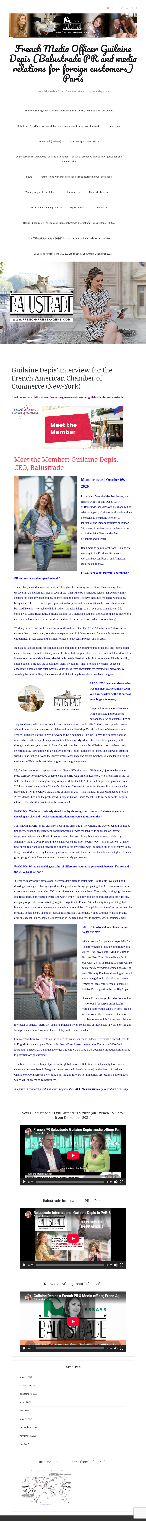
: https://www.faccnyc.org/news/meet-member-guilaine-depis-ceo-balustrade (77, 397)
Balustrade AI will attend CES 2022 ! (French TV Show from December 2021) (73, 253)
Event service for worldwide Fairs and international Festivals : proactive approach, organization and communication (69, 159)
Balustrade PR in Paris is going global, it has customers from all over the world (58, 126)
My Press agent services (83, 141)
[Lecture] (24, 1182)
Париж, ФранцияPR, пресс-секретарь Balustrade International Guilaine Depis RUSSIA (69, 222)
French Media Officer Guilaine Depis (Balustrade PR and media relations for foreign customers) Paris (73, 63)
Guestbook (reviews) (50, 141)
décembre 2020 (28, 1427)
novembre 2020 (28, 1435)
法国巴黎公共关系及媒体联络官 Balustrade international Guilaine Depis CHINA (69, 238)
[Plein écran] (121, 1182)
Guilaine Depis (103, 501)
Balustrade (90, 506)
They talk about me (99, 192)
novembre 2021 (28, 1385)
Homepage (115, 126)
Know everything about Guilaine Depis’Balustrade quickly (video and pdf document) (69, 110)
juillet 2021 (25, 1402)
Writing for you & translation (40, 192)
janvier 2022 (26, 1377)
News (29, 176)
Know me (72, 192)
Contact (100, 207)
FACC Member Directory (88, 1088)
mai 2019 (24, 1444)
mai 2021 (24, 1410)
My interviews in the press (44, 207)
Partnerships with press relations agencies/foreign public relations (76, 176)
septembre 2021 (28, 1393)
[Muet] (116, 1182)
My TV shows (77, 207)
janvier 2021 (26, 1418)
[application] (73, 1155)
